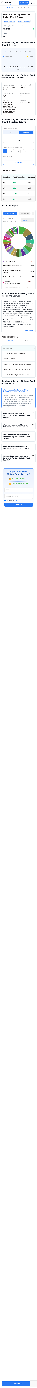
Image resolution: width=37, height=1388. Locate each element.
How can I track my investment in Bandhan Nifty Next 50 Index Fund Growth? (16, 458)
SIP (11, 132)
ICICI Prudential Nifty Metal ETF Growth (16, 375)
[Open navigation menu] (34, 2)
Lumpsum (26, 132)
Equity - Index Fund (9, 21)
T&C (17, 500)
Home (3, 8)
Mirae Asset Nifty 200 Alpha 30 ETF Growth (17, 369)
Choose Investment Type (10, 128)
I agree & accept (12, 500)
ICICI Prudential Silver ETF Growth (14, 353)
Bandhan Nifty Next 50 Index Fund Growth (17, 364)
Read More (29, 330)
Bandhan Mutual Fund (24, 21)
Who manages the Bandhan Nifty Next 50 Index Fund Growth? (15, 391)
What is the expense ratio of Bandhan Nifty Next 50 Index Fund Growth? (16, 415)
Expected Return (7, 156)
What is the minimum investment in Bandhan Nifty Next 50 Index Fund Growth (16, 436)
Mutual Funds (11, 8)
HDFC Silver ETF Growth (11, 359)
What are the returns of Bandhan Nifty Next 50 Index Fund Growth (16, 426)
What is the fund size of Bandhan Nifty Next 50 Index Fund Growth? (16, 447)
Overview (10, 340)
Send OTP (18, 505)
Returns (27, 340)
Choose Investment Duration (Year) (12, 147)
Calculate (18, 162)
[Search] (30, 2)
